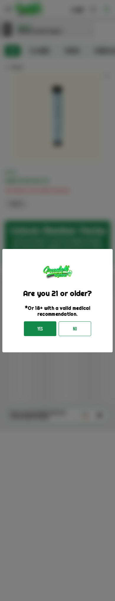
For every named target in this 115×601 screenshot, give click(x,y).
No (75, 328)
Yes (40, 328)
